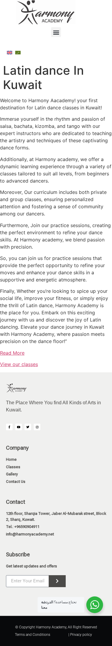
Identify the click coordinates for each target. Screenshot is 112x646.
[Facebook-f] (9, 427)
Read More (12, 353)
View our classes (19, 364)
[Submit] (57, 581)
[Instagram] (37, 427)
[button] (56, 32)
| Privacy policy (80, 635)
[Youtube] (18, 427)
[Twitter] (27, 427)
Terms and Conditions (32, 635)
